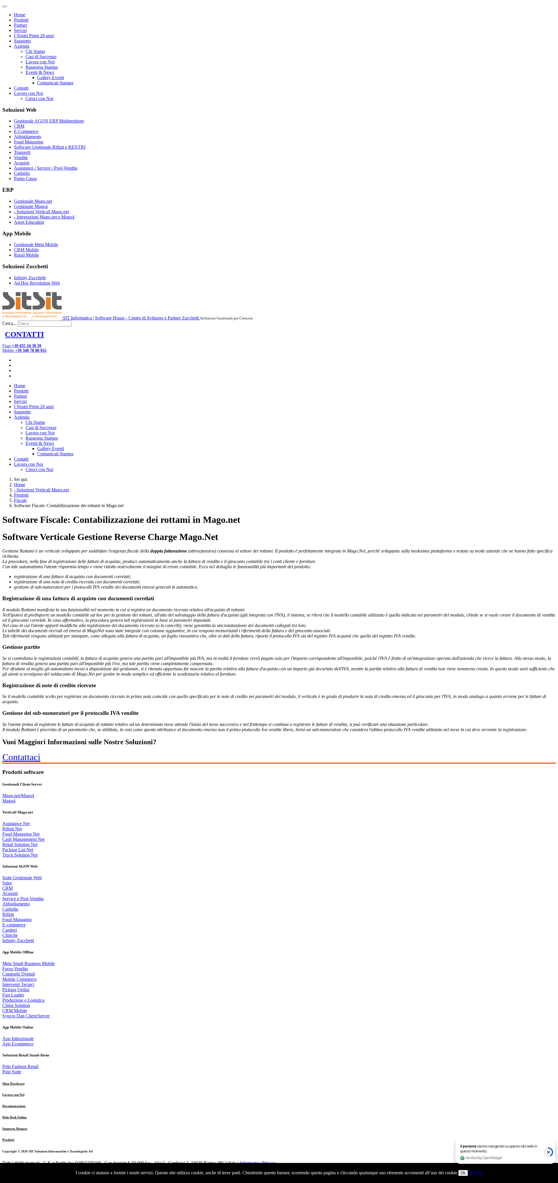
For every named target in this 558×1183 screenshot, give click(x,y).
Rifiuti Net (12, 828)
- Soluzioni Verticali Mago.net (41, 211)
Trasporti (22, 152)
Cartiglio (22, 173)
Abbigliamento (27, 136)
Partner (20, 25)
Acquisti (21, 162)
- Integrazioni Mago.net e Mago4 (44, 216)
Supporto (22, 40)
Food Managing (28, 141)
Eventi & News (40, 72)
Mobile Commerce (19, 979)
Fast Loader (13, 994)
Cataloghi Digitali (18, 973)
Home (19, 14)
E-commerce (14, 924)
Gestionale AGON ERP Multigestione (49, 120)
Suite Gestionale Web (22, 877)
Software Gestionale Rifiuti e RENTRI (49, 147)
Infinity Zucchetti (30, 277)
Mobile (24, 350)
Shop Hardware (13, 1083)
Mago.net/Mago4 (18, 795)
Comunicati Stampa (55, 82)
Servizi (20, 30)
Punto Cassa (25, 178)
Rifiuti (8, 914)
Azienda (21, 46)
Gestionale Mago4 (31, 206)
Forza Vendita (15, 968)
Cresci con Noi (39, 98)
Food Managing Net (21, 834)
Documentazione (14, 1106)
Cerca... (9, 323)
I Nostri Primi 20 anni (34, 35)
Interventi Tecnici (18, 984)
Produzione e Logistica (23, 1000)
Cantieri (9, 930)
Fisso (21, 346)
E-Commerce (26, 131)
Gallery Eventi (50, 77)
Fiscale (20, 500)
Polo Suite (11, 1071)
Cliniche (10, 935)
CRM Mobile (26, 249)
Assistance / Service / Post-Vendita (45, 168)
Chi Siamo (35, 51)
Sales (7, 882)
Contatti (21, 88)
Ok (463, 1173)
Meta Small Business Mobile (28, 963)
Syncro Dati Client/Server (26, 1015)
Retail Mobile (26, 255)
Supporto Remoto (14, 1128)
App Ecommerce (17, 1043)
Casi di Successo (41, 56)
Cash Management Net (23, 839)
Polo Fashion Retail (20, 1066)
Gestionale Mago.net (33, 201)
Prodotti (21, 19)
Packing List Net (17, 849)
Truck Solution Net (19, 854)
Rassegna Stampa (42, 67)
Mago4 (8, 800)
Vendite (21, 157)
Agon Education (29, 222)
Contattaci (21, 757)
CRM (19, 126)
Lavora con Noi (40, 61)
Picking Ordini (15, 989)
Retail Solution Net (19, 844)
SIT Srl (475, 1172)
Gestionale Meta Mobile (36, 244)
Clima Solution (16, 1005)
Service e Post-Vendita (23, 898)
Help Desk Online (14, 1117)
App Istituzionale (18, 1038)
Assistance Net (16, 823)
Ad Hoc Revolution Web (37, 282)
